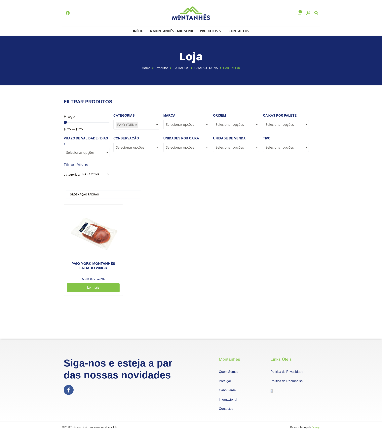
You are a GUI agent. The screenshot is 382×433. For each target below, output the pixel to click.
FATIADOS (181, 68)
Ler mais (93, 287)
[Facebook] (68, 13)
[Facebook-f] (69, 390)
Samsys (316, 427)
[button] (211, 31)
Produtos (162, 68)
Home (146, 68)
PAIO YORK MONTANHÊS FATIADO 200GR (93, 266)
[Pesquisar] (316, 13)
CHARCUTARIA (206, 68)
